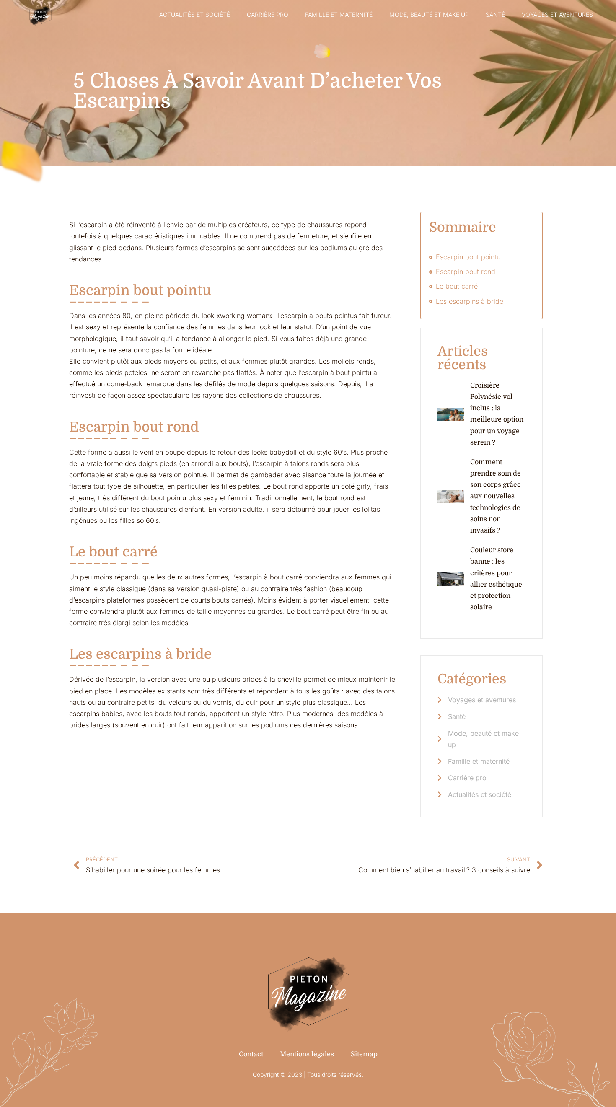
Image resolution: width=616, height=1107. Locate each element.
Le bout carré (457, 286)
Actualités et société (194, 14)
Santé (495, 14)
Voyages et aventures (557, 14)
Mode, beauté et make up (429, 14)
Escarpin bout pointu (468, 257)
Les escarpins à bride (469, 301)
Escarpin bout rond (465, 271)
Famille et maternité (339, 14)
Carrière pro (267, 14)
